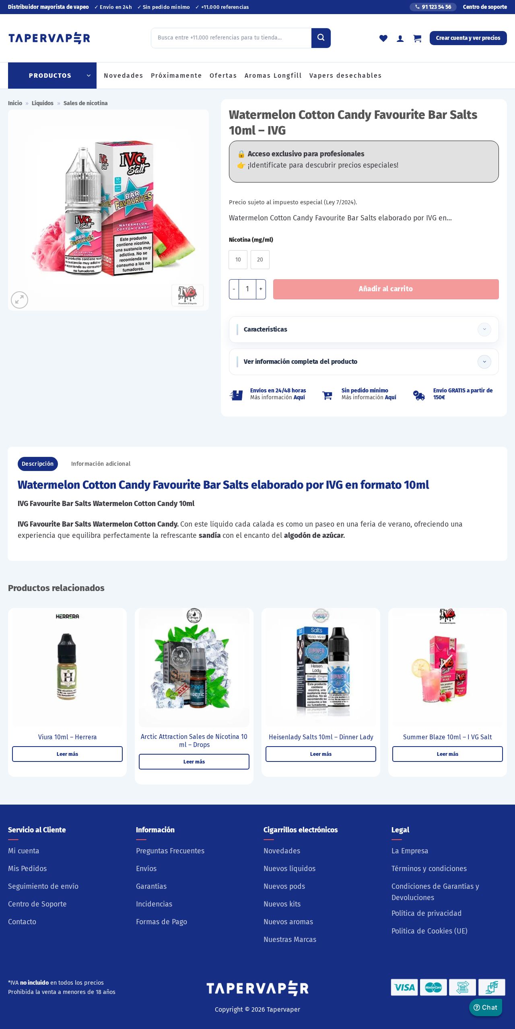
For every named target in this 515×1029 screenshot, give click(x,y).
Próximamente (176, 75)
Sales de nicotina (86, 103)
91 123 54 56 (436, 7)
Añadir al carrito (386, 289)
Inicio (15, 103)
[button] (417, 38)
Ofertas (223, 75)
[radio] (238, 260)
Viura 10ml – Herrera (67, 737)
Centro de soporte (485, 7)
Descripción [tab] (38, 464)
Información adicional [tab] (100, 464)
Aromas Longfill (273, 75)
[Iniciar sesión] (400, 38)
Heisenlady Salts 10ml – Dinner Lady (321, 737)
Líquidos (43, 103)
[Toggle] (484, 329)
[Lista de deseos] (383, 38)
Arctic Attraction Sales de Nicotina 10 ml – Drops (194, 741)
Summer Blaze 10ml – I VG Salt (447, 737)
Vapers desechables (345, 75)
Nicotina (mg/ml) (251, 240)
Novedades (124, 75)
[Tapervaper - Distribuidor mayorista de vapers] (49, 38)
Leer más (67, 754)
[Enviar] (321, 37)
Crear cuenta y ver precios (468, 38)
